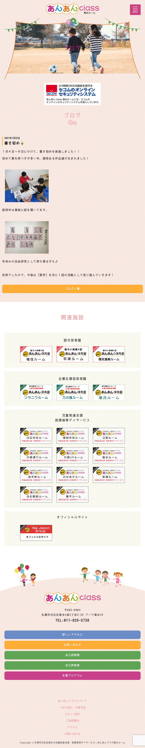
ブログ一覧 (72, 288)
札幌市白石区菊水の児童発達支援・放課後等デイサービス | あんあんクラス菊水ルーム (79, 742)
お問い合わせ (72, 644)
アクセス (72, 727)
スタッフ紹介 (72, 714)
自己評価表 (72, 655)
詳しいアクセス (72, 634)
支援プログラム (72, 675)
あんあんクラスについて (72, 700)
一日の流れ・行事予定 (72, 707)
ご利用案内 (72, 720)
